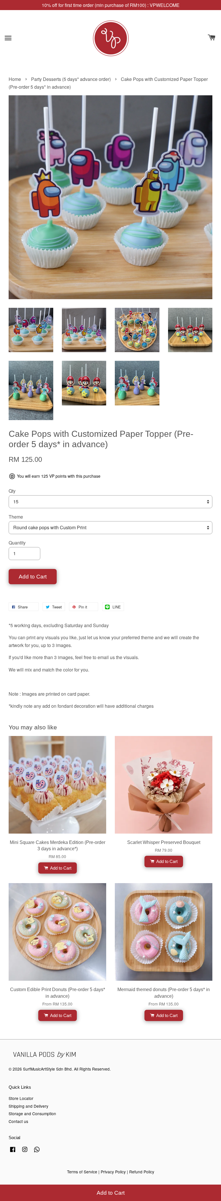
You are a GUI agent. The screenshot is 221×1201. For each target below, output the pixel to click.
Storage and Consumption (32, 1113)
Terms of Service (82, 1172)
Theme (16, 516)
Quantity (17, 542)
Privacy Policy (113, 1172)
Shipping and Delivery (28, 1106)
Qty (12, 490)
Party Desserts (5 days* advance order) (71, 79)
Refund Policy (141, 1172)
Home (15, 79)
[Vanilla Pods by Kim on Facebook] (13, 1152)
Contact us (18, 1121)
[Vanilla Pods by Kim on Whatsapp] (37, 1152)
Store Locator (21, 1098)
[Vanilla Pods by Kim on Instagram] (25, 1152)
